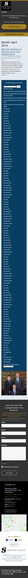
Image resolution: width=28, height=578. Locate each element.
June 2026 (6, 116)
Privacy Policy (17, 559)
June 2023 (6, 202)
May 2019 (6, 314)
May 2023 (6, 204)
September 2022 (8, 223)
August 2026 (7, 111)
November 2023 (8, 190)
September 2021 (8, 252)
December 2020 (8, 273)
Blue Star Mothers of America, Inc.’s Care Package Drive (11, 51)
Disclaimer (4, 463)
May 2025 (6, 147)
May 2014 (6, 333)
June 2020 (6, 288)
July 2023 (6, 199)
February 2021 (7, 268)
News (2, 60)
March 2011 (7, 350)
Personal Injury (7, 357)
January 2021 (7, 271)
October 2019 (7, 302)
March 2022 (7, 237)
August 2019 (7, 307)
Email (3, 430)
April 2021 (6, 264)
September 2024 (8, 166)
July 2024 (6, 171)
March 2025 (7, 152)
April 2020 (6, 290)
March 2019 (7, 319)
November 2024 (8, 161)
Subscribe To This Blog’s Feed (11, 364)
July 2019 (6, 309)
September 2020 (8, 280)
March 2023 (7, 209)
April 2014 (6, 335)
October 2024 (7, 163)
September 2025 (8, 137)
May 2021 (6, 261)
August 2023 (7, 197)
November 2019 (8, 299)
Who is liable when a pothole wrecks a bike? (15, 91)
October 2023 (7, 192)
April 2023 (6, 206)
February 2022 (7, 240)
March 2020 (7, 292)
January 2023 (7, 214)
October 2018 (7, 326)
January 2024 (7, 185)
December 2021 (8, 245)
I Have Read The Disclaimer (11, 467)
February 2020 (7, 295)
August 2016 (7, 328)
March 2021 (7, 266)
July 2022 (6, 228)
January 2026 (7, 128)
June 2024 (6, 173)
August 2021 (7, 254)
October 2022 (7, 221)
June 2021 (6, 259)
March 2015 (7, 330)
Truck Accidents (8, 359)
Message (4, 445)
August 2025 (7, 140)
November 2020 (8, 276)
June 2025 (6, 144)
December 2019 (8, 297)
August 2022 (7, 225)
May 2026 (6, 118)
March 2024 (7, 180)
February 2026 (7, 125)
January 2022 (7, 242)
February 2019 (7, 321)
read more (4, 75)
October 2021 (7, 249)
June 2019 (6, 311)
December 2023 (8, 187)
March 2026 (7, 123)
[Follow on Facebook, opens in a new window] (7, 540)
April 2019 (6, 316)
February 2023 (7, 211)
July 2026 (6, 113)
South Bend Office (10, 511)
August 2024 (7, 168)
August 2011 (7, 342)
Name (3, 422)
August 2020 (7, 283)
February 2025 (7, 154)
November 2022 (8, 218)
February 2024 (7, 183)
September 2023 (8, 195)
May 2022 (6, 233)
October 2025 (7, 135)
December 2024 (8, 159)
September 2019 (8, 304)
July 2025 (6, 142)
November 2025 (8, 132)
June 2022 (6, 230)
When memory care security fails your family (15, 98)
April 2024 (6, 178)
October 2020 (7, 278)
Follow (10, 540)
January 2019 (7, 323)
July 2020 (6, 285)
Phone (3, 437)
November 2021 (8, 247)
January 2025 (7, 156)
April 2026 (6, 121)
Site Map (10, 559)
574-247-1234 (14, 27)
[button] (4, 12)
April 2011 (6, 347)
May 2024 (6, 175)
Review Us (14, 544)
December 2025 (8, 130)
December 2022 (8, 216)
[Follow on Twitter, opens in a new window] (16, 540)
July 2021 (6, 257)
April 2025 (6, 149)
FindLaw (21, 560)
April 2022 (6, 235)
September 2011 (8, 340)
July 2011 (6, 345)
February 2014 (7, 338)
